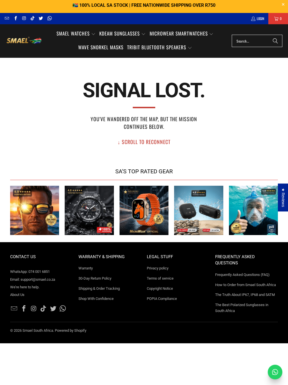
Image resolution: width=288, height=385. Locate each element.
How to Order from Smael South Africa (245, 285)
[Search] (275, 41)
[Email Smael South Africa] (6, 18)
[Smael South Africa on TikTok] (32, 18)
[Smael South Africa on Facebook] (15, 18)
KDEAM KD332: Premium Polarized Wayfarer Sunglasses (34, 210)
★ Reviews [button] (283, 197)
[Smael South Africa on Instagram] (23, 18)
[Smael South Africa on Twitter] (40, 18)
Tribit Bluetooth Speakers (198, 210)
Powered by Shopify (70, 330)
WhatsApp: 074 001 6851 (30, 271)
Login (260, 18)
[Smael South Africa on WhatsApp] (49, 18)
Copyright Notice (160, 288)
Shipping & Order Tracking (99, 288)
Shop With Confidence (96, 299)
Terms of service (160, 278)
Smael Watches (89, 210)
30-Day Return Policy (94, 278)
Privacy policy (157, 268)
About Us (17, 295)
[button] (76, 34)
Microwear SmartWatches (144, 210)
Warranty (85, 268)
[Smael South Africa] (24, 41)
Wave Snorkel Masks (253, 210)
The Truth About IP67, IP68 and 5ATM (245, 295)
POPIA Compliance (162, 299)
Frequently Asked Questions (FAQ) (242, 275)
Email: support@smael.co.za (32, 279)
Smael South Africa (37, 330)
